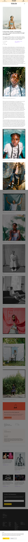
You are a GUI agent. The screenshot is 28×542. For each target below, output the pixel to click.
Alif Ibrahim (5, 41)
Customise (12, 538)
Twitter (9, 525)
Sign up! (6, 417)
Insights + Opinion (5, 522)
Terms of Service (17, 526)
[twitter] (4, 44)
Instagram (10, 522)
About (15, 522)
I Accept (4, 538)
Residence (22, 522)
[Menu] (24, 4)
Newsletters (16, 529)
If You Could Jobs (23, 524)
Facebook (10, 524)
